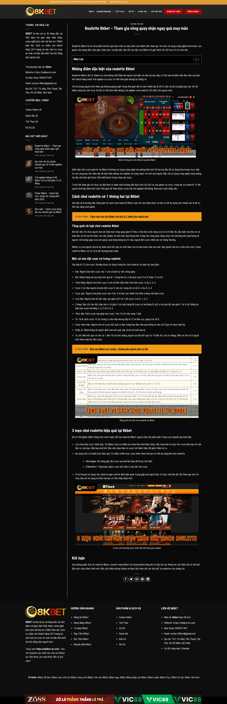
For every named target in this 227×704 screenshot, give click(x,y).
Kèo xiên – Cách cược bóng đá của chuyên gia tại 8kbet (48, 211)
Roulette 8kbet (79, 46)
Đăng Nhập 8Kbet (82, 622)
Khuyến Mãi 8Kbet (82, 644)
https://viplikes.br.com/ (184, 622)
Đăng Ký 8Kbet (81, 617)
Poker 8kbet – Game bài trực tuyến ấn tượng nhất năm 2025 (47, 196)
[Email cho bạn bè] (136, 579)
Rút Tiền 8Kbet (81, 639)
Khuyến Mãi (156, 11)
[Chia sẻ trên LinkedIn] (148, 579)
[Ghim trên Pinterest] (142, 579)
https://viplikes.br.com (45, 72)
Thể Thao (119, 11)
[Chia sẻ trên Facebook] (125, 579)
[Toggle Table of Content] (194, 59)
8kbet (91, 11)
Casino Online (104, 11)
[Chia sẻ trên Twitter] (131, 579)
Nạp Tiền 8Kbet (81, 633)
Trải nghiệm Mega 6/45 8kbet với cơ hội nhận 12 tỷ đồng (48, 180)
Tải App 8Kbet (81, 628)
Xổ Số (131, 11)
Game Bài (142, 11)
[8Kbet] (40, 11)
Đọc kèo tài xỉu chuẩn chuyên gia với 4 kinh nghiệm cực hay (48, 164)
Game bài (123, 633)
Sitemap (185, 648)
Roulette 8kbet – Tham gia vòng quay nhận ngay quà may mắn (48, 148)
